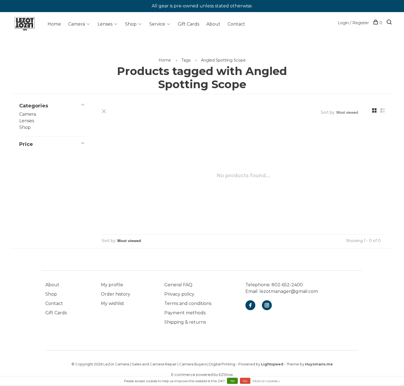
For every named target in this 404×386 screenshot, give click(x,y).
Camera (76, 24)
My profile (112, 284)
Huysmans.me (319, 364)
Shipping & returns (185, 322)
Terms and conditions (187, 303)
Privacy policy (179, 294)
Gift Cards (188, 24)
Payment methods (185, 312)
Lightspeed (272, 364)
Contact (236, 24)
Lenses (105, 24)
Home (54, 24)
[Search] (390, 22)
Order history (115, 294)
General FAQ (178, 284)
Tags (185, 60)
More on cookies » (266, 381)
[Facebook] (250, 305)
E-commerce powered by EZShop (202, 374)
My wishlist (112, 303)
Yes (232, 381)
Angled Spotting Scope (223, 60)
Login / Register (353, 22)
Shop (131, 24)
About (213, 24)
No (245, 381)
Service (157, 24)
